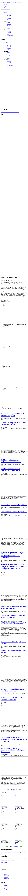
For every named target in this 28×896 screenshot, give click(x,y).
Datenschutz (6, 878)
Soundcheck (9, 16)
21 (16, 846)
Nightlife (6, 21)
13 (15, 789)
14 (16, 789)
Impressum (6, 872)
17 (11, 846)
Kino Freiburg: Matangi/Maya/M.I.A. (14, 505)
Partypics (9, 25)
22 (17, 846)
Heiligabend (17, 823)
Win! (8, 34)
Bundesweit (19, 2)
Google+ (6, 886)
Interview (9, 15)
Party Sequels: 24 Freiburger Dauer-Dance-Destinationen (13, 607)
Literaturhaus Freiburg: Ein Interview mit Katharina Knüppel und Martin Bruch (14, 739)
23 (18, 846)
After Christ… (4, 823)
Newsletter (6, 877)
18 (12, 846)
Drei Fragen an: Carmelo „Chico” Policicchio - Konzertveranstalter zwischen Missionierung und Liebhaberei (12, 554)
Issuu (5, 888)
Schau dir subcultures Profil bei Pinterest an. (10, 112)
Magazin (6, 12)
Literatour (9, 18)
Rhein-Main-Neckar (8, 2)
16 (10, 846)
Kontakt (5, 4)
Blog (8, 19)
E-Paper (5, 6)
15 (17, 789)
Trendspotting (10, 35)
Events (8, 22)
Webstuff (9, 31)
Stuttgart (14, 2)
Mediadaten (6, 7)
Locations (9, 24)
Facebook (6, 885)
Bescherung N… (18, 840)
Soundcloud (6, 889)
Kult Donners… (18, 806)
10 (12, 789)
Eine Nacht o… (4, 806)
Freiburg (2, 2)
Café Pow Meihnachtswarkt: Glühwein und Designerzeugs (11, 461)
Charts (8, 27)
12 (14, 789)
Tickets (8, 28)
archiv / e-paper (4, 862)
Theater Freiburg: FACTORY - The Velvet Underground (13, 415)
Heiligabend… (4, 840)
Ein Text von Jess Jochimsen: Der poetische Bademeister (12, 690)
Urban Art (9, 32)
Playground (6, 29)
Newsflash (9, 14)
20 (15, 846)
